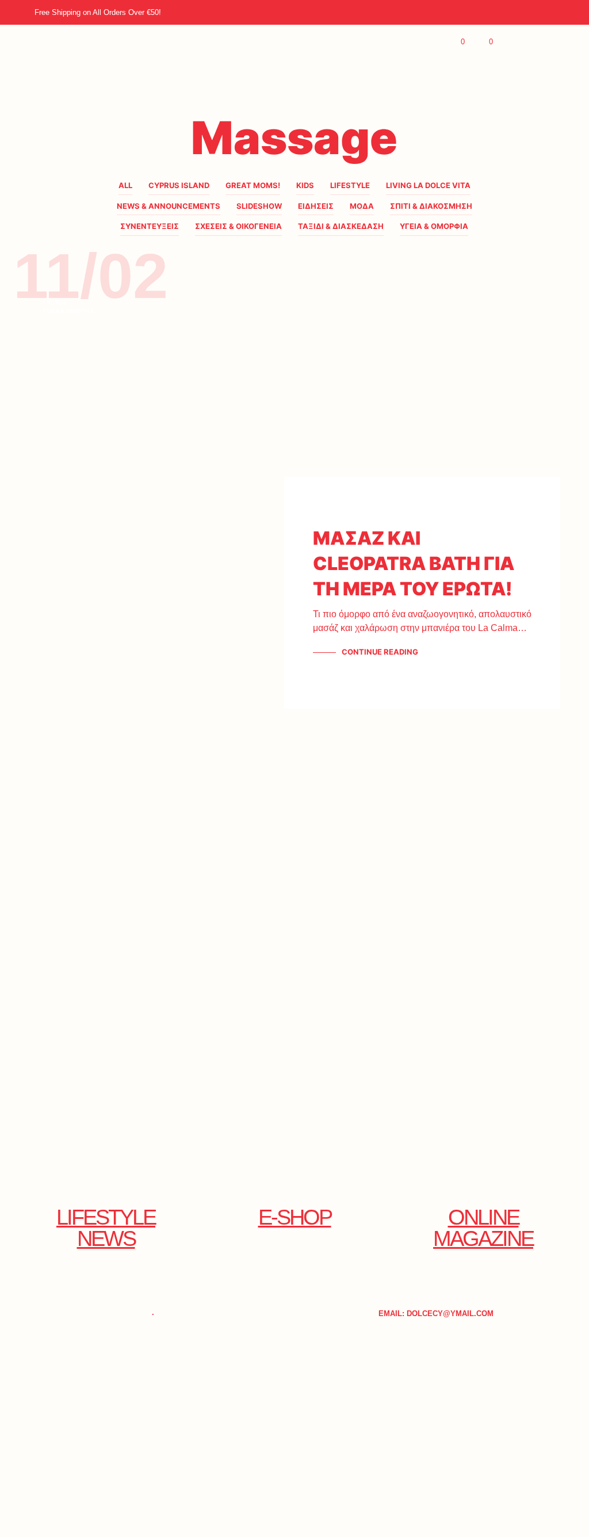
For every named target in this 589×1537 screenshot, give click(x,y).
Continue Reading (380, 651)
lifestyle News (105, 1228)
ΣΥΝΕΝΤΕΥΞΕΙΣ (149, 226)
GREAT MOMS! (252, 185)
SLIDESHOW (259, 206)
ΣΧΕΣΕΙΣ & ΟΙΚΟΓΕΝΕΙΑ (238, 226)
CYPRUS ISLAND (178, 185)
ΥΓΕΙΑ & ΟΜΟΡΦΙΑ (434, 226)
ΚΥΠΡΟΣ (55, 302)
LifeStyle (350, 185)
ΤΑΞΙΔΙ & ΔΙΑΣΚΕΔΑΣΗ (341, 226)
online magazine (483, 1228)
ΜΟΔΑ (362, 206)
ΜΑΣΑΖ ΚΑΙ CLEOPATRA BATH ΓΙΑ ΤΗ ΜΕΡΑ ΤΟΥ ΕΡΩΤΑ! (413, 563)
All (125, 185)
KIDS (305, 185)
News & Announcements (168, 206)
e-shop (294, 1217)
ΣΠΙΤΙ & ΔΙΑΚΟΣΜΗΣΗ (431, 206)
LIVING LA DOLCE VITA (428, 185)
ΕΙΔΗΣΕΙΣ (316, 206)
